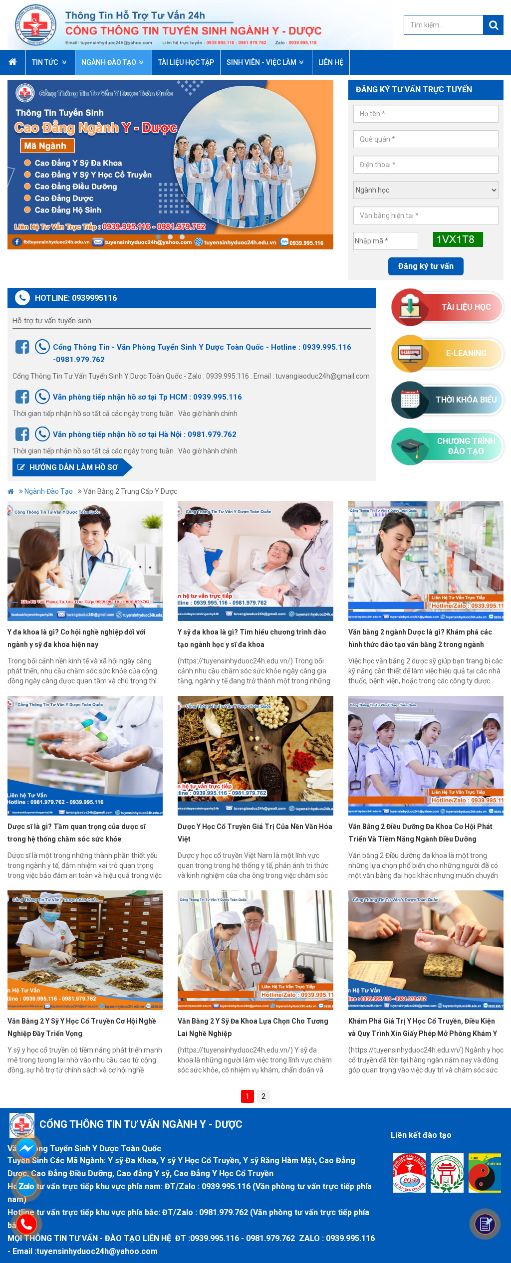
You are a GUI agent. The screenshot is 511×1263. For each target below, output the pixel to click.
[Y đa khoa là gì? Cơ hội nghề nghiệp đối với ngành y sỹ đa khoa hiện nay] (85, 561)
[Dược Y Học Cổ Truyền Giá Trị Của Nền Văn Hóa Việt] (255, 756)
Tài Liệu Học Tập (186, 62)
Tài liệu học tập (466, 312)
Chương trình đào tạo (466, 446)
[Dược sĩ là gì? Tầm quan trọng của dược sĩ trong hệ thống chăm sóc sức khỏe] (85, 756)
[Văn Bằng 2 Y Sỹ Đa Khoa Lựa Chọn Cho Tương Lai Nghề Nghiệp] (255, 950)
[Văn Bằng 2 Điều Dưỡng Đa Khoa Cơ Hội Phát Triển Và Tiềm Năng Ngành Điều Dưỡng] (426, 756)
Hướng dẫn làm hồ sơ (72, 467)
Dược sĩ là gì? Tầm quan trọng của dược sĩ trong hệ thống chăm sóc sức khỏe (76, 833)
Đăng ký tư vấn (426, 266)
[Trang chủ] (200, 24)
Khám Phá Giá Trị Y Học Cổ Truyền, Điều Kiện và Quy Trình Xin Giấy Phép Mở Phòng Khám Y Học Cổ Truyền (422, 1028)
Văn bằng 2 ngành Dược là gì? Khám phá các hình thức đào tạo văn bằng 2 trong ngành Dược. (420, 639)
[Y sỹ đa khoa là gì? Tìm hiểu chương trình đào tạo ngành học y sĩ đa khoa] (255, 561)
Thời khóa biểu (466, 400)
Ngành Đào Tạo (108, 62)
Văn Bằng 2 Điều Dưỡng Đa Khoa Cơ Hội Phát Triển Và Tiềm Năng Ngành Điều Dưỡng (420, 833)
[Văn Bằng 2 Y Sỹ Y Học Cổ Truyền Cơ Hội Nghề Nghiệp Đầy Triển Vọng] (85, 950)
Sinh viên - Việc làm (261, 62)
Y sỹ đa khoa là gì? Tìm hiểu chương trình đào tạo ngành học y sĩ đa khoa (252, 638)
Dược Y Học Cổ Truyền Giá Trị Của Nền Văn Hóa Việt (255, 833)
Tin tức (45, 62)
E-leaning (466, 353)
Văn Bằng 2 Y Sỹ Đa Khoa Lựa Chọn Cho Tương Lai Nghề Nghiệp (253, 1027)
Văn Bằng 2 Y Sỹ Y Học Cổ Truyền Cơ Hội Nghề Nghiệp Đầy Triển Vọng (81, 1027)
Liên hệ (330, 62)
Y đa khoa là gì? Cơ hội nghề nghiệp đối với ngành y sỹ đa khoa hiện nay (76, 638)
